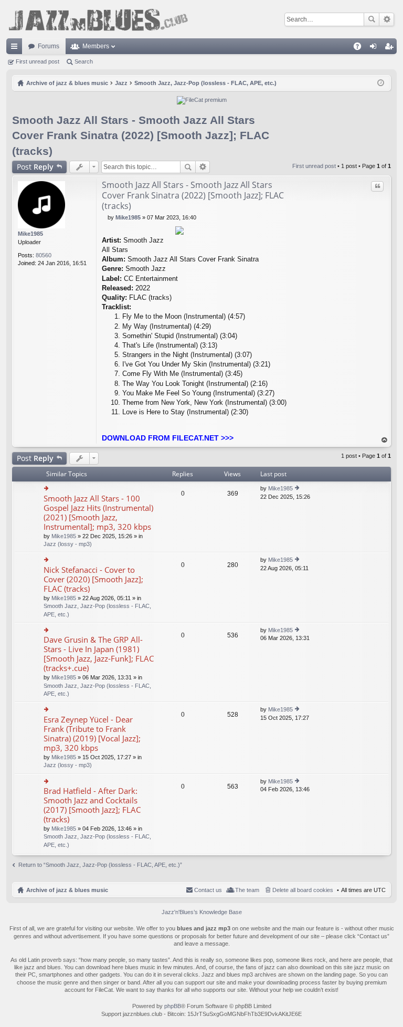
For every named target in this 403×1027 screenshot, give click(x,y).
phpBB (172, 1006)
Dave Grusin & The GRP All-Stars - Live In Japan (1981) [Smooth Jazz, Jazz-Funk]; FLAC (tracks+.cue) (99, 654)
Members (95, 46)
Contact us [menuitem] (208, 890)
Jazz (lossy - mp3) (68, 544)
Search (371, 19)
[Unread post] (105, 217)
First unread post (37, 61)
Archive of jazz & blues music (67, 890)
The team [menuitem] (247, 890)
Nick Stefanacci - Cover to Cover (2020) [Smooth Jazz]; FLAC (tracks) (93, 579)
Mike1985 (30, 233)
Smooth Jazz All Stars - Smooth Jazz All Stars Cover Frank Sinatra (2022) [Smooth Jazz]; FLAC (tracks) (140, 135)
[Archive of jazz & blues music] (98, 19)
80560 (43, 255)
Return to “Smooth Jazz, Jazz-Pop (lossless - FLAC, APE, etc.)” (100, 865)
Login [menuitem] (375, 48)
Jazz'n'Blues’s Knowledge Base (202, 912)
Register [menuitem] (391, 48)
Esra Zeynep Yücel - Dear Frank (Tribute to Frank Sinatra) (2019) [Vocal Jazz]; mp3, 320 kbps (92, 734)
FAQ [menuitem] (360, 48)
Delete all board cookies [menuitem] (302, 890)
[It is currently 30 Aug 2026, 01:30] (380, 83)
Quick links (16, 48)
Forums (48, 46)
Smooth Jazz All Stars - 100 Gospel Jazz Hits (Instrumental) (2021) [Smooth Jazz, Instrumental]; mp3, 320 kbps (98, 513)
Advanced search (386, 19)
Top (384, 440)
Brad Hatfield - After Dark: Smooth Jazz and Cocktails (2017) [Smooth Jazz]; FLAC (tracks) (92, 805)
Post (35, 167)
